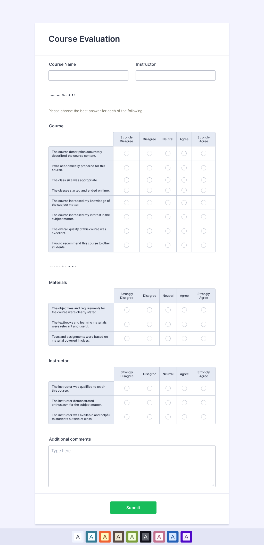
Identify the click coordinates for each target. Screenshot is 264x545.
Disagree (149, 139)
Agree (184, 139)
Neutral (167, 139)
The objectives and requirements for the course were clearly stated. (78, 310)
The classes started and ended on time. (81, 190)
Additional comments (70, 439)
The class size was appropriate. (75, 180)
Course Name (62, 64)
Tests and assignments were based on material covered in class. (80, 338)
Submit (133, 507)
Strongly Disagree (126, 139)
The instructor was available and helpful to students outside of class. (81, 417)
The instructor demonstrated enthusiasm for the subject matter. (77, 403)
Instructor (146, 64)
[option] (78, 536)
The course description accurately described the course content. (77, 154)
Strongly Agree (203, 139)
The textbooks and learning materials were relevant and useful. (79, 324)
